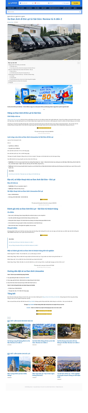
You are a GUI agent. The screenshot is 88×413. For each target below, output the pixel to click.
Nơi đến (38, 3)
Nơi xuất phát (24, 3)
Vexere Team (11, 22)
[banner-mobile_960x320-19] (44, 94)
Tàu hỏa (36, 8)
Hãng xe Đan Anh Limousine (13, 119)
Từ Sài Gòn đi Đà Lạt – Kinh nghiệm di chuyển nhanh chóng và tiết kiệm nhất (68, 375)
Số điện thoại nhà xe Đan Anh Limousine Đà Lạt (20, 72)
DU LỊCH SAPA (20, 8)
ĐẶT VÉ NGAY (44, 199)
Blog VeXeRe (32, 301)
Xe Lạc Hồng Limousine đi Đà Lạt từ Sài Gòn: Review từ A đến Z (23, 245)
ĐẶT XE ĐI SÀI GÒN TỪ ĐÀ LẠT (44, 314)
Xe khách (29, 8)
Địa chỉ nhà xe (13, 71)
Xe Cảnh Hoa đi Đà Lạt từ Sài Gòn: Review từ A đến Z (21, 242)
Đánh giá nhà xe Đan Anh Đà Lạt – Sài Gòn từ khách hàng (21, 74)
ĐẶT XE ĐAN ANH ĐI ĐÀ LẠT (44, 128)
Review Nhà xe (18, 16)
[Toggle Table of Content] (78, 63)
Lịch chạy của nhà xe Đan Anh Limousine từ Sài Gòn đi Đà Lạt (23, 67)
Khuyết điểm (13, 77)
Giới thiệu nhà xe (14, 66)
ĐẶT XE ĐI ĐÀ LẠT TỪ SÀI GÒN (44, 310)
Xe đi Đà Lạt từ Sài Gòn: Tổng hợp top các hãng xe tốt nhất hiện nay (24, 174)
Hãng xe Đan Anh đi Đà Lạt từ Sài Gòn (17, 64)
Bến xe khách (67, 8)
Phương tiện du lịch (11, 16)
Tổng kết (11, 82)
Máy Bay (44, 8)
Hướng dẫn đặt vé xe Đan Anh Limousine (18, 81)
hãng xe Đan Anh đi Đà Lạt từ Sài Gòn (51, 297)
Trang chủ (10, 8)
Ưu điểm (12, 76)
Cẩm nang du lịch (54, 8)
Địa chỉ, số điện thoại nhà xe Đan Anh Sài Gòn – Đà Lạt (21, 69)
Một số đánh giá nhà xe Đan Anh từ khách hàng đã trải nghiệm (23, 79)
